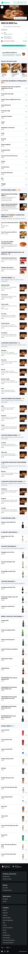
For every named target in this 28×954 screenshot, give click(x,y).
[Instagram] (8, 951)
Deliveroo (5, 2)
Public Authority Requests (9, 940)
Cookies (5, 932)
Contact (4, 925)
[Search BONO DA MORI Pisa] (14, 2)
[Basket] (18, 2)
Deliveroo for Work (7, 879)
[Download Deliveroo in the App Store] (6, 866)
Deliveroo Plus (6, 876)
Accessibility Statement (8, 942)
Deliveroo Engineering (8, 920)
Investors (5, 915)
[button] (14, 54)
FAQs (4, 922)
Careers (4, 901)
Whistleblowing (6, 935)
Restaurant (5, 899)
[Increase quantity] (8, 71)
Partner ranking (6, 937)
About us (5, 910)
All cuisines (5, 887)
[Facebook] (2, 951)
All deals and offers (7, 890)
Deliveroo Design (7, 917)
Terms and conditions (8, 927)
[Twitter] (5, 951)
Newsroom (5, 912)
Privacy (4, 930)
